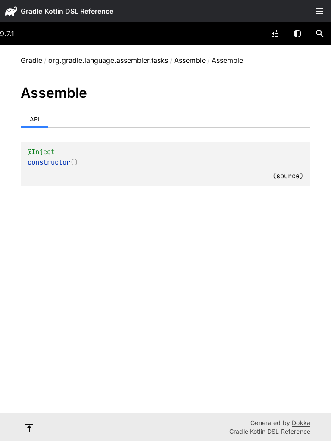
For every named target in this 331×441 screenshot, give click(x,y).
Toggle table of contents (320, 11)
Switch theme (297, 33)
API (35, 119)
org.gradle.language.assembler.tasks (108, 60)
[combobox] (275, 33)
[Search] (320, 33)
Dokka (301, 422)
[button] (320, 33)
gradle (31, 11)
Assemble (190, 60)
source (288, 175)
